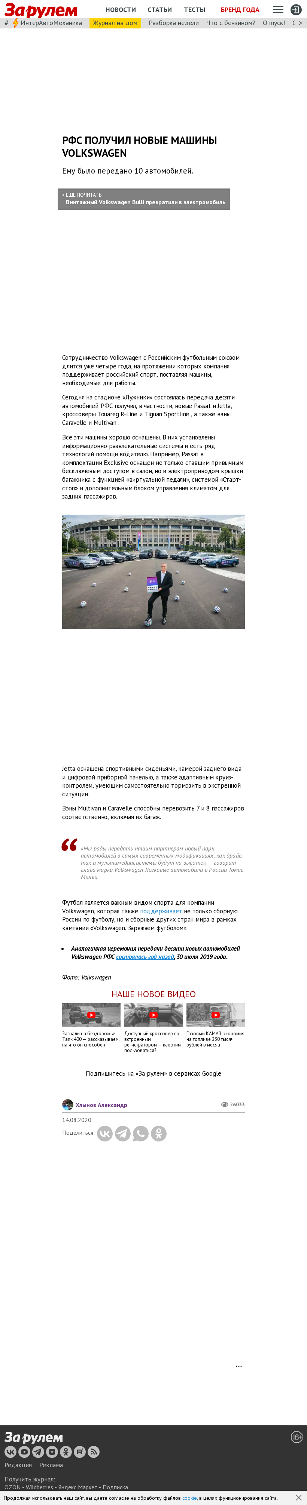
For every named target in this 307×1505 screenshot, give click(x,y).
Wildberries (39, 1487)
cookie (189, 1498)
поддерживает (161, 911)
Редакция (18, 1465)
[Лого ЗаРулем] (40, 9)
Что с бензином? (230, 22)
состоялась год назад (145, 957)
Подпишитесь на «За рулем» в (153, 1073)
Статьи (160, 9)
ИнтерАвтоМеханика (51, 22)
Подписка (115, 1487)
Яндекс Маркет (77, 1487)
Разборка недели (174, 22)
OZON (12, 1487)
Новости (121, 9)
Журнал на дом (115, 22)
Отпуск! (274, 22)
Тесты (194, 9)
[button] (299, 1498)
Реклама (51, 1465)
